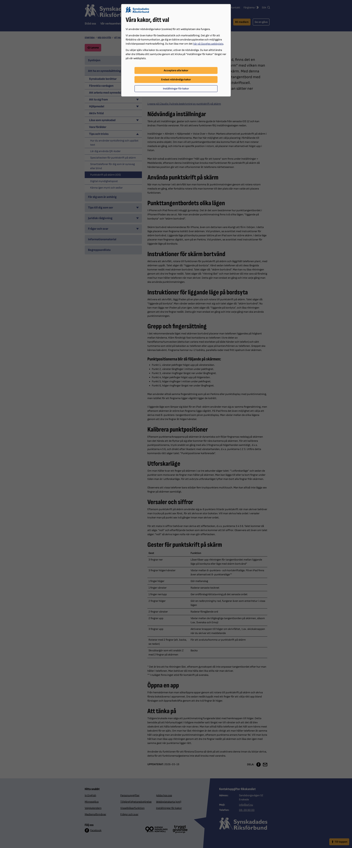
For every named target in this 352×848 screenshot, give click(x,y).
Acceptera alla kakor (176, 70)
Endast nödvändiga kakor (176, 79)
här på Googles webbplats (208, 43)
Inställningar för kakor (176, 88)
